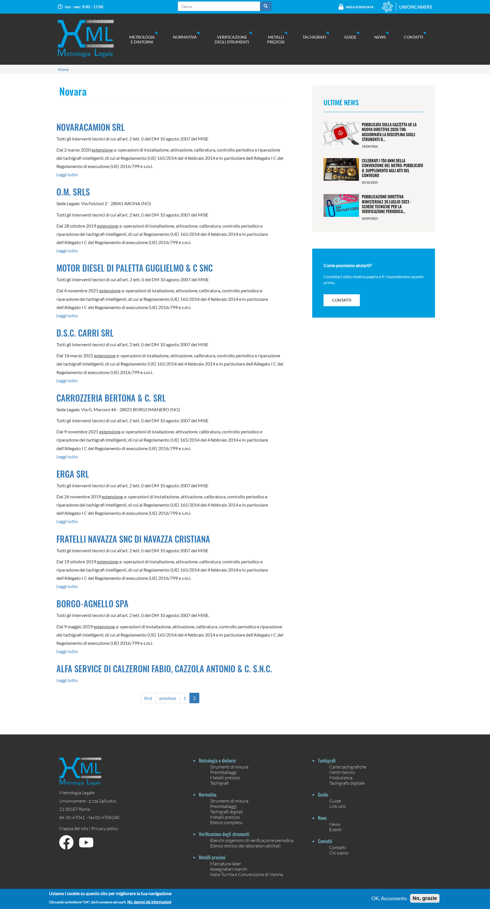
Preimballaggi (223, 772)
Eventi (335, 829)
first (148, 698)
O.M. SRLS (73, 191)
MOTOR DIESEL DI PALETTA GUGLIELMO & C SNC (134, 267)
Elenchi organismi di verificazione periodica (251, 840)
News (380, 37)
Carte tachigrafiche (347, 766)
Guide (350, 37)
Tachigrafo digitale (347, 783)
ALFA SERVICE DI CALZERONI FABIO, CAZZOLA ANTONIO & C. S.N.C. (164, 668)
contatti (341, 300)
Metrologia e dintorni (142, 39)
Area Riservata (360, 7)
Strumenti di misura (229, 766)
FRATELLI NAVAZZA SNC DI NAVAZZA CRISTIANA (133, 538)
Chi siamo (339, 852)
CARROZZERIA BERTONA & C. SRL (111, 397)
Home (63, 69)
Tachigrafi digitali (226, 811)
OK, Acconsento (389, 898)
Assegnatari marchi (228, 869)
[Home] (91, 38)
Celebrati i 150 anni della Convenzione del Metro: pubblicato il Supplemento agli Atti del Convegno (392, 168)
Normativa (185, 37)
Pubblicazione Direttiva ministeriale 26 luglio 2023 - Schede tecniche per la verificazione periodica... (386, 204)
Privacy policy (104, 828)
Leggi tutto (67, 174)
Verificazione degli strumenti (232, 39)
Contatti (413, 37)
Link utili (337, 806)
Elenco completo (226, 822)
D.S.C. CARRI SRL (85, 332)
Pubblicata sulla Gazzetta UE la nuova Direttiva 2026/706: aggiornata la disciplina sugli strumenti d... (389, 131)
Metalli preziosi (275, 39)
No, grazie (425, 898)
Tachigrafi (314, 37)
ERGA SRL (72, 473)
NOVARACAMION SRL (90, 127)
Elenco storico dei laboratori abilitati (245, 845)
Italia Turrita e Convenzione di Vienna (246, 874)
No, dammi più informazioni (149, 902)
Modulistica (340, 777)
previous (167, 698)
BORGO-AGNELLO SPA (92, 603)
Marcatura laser (225, 863)
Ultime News (341, 102)
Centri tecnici (342, 772)
